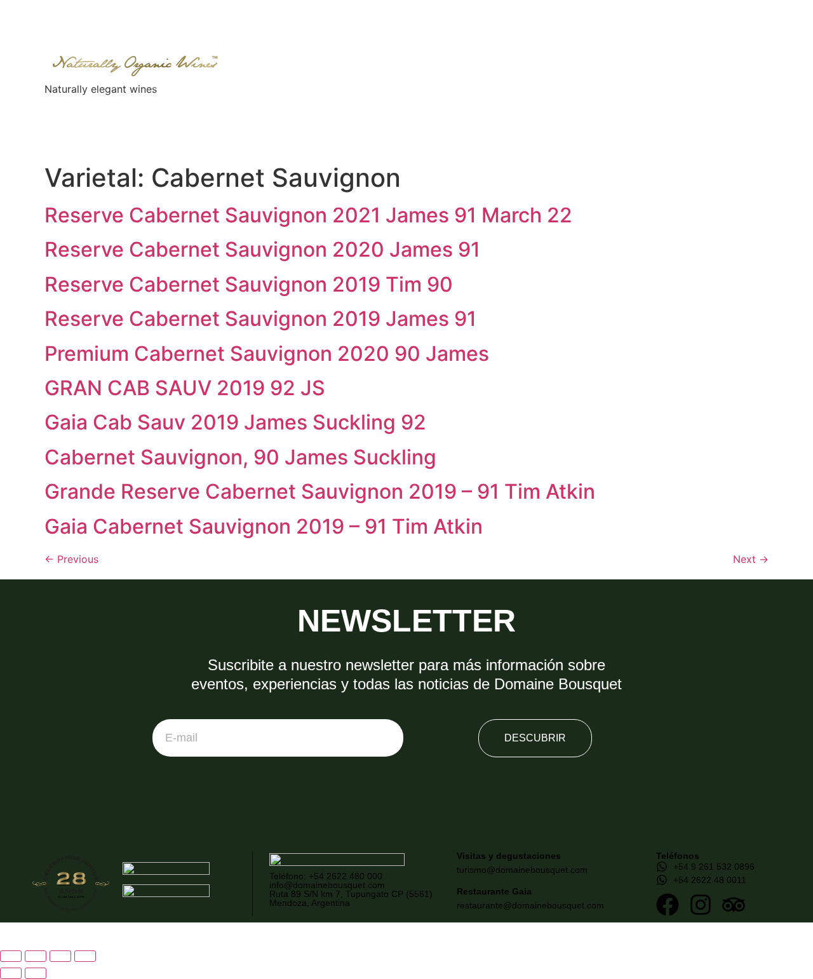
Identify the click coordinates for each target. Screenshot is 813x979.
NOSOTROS (109, 109)
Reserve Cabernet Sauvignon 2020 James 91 (262, 249)
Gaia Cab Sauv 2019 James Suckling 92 (235, 422)
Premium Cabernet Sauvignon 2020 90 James (266, 353)
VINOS (164, 109)
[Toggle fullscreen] (35, 956)
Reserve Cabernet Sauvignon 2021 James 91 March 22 (308, 215)
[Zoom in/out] (11, 956)
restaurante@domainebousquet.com (530, 905)
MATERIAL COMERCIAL (629, 109)
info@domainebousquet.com (327, 885)
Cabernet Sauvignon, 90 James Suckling (240, 457)
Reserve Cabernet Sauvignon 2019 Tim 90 (248, 284)
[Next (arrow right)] (35, 973)
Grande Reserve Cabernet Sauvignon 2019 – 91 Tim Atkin (319, 491)
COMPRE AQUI (407, 134)
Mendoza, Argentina (309, 903)
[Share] (60, 956)
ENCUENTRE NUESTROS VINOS (447, 109)
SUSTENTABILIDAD (325, 109)
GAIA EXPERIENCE (231, 109)
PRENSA (547, 109)
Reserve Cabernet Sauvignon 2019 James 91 (260, 318)
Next (751, 559)
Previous (71, 559)
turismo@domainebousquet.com (522, 870)
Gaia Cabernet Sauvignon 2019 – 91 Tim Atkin (263, 526)
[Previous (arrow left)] (11, 973)
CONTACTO (705, 109)
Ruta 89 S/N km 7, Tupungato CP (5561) (351, 894)
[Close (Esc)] (85, 956)
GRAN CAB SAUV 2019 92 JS (184, 387)
